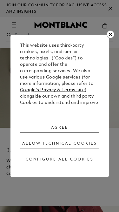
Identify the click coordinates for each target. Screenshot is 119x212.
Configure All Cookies (59, 159)
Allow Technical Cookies (59, 144)
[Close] (110, 34)
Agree (59, 128)
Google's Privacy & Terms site (52, 90)
